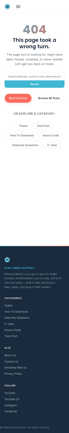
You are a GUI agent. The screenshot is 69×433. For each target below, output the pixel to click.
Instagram (10, 405)
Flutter (24, 125)
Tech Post (43, 125)
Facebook (10, 411)
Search (34, 84)
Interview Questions (25, 145)
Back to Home (18, 98)
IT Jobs (52, 145)
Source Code (51, 135)
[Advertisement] (34, 207)
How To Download (22, 135)
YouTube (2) (12, 399)
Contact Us (11, 361)
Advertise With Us (15, 367)
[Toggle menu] (18, 6)
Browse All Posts (49, 98)
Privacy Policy (13, 373)
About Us (10, 355)
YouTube (9, 392)
